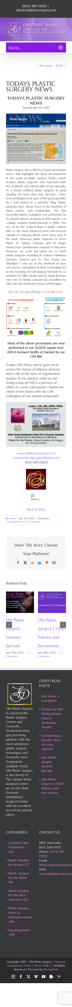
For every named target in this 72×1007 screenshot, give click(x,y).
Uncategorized (14, 521)
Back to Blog (36, 509)
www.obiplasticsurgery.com (36, 453)
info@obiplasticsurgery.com (36, 10)
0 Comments (33, 521)
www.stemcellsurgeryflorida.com (36, 458)
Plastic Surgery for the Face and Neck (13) (18, 895)
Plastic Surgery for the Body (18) (18, 877)
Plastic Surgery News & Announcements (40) (19, 914)
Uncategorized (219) (19, 932)
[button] (9, 625)
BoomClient (51, 969)
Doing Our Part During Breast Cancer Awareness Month (52, 718)
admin (12, 518)
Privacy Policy (42, 965)
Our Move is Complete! (50, 698)
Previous (46, 66)
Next (59, 66)
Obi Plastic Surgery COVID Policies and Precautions (52, 785)
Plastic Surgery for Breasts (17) (18, 862)
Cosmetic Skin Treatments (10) (18, 847)
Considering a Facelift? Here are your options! (51, 742)
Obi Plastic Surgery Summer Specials (48, 764)
